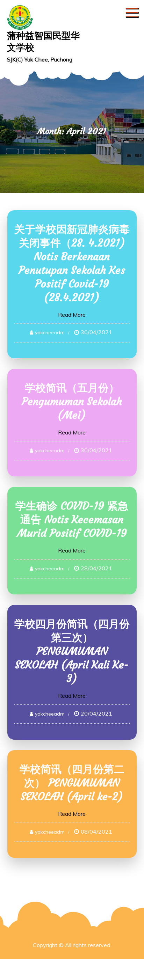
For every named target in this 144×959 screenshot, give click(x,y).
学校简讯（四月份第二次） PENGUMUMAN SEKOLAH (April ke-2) (72, 783)
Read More (72, 314)
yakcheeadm (50, 332)
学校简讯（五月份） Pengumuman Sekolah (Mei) (72, 401)
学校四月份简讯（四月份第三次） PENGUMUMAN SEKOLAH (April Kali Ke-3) (72, 651)
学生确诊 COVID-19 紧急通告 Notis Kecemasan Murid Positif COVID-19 (71, 519)
